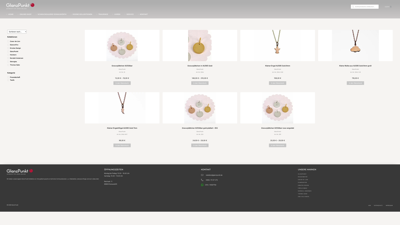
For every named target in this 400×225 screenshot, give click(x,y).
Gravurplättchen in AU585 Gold (200, 66)
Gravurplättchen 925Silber (122, 66)
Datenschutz (378, 205)
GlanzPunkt (122, 69)
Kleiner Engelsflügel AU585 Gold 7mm (122, 128)
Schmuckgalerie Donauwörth (52, 14)
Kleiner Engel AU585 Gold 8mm (277, 66)
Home (10, 14)
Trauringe (103, 14)
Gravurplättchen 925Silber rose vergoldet (277, 128)
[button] (122, 83)
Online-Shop (25, 14)
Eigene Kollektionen (82, 14)
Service (130, 14)
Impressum (389, 205)
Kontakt (144, 14)
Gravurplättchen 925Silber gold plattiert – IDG (200, 128)
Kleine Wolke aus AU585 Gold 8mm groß (355, 66)
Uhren (117, 14)
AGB (369, 205)
